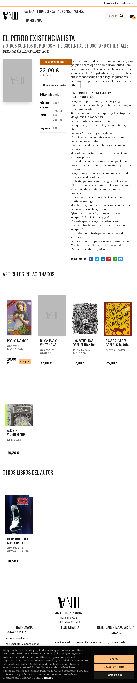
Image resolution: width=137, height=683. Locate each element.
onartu (114, 659)
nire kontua (112, 3)
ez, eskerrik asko (114, 667)
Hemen (49, 677)
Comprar (25, 361)
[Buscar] (121, 15)
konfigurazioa (114, 675)
